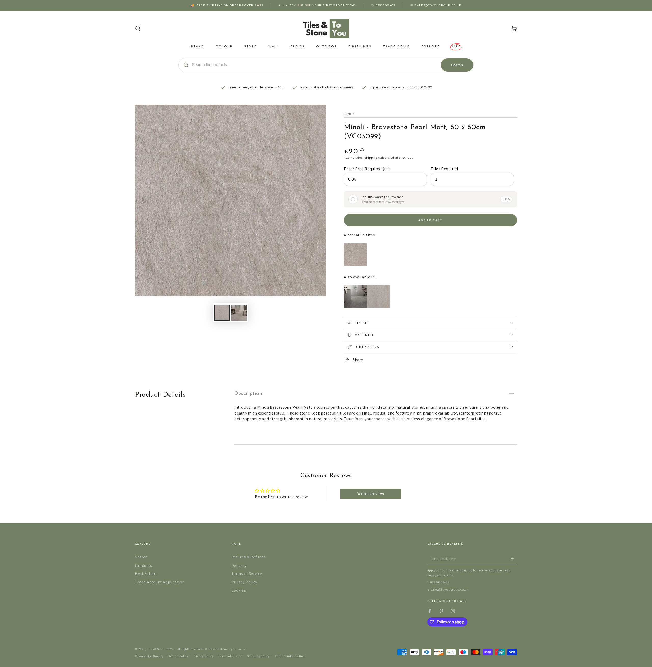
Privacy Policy (244, 582)
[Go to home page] (326, 28)
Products (143, 565)
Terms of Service (246, 573)
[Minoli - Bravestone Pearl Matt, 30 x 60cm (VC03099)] (355, 264)
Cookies (238, 590)
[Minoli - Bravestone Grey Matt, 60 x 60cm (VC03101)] (355, 306)
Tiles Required (444, 168)
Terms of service (230, 656)
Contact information (290, 656)
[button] (137, 28)
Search (457, 65)
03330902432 (386, 5)
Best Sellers (146, 573)
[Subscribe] (514, 558)
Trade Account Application (160, 582)
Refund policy (178, 656)
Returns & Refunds (248, 557)
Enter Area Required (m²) (367, 168)
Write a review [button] (370, 493)
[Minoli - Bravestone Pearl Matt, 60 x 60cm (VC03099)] (378, 306)
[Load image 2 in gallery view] (239, 313)
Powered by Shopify (149, 656)
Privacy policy (203, 656)
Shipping (371, 157)
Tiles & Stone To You (161, 649)
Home (348, 114)
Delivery (239, 565)
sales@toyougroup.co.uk (438, 5)
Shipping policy (258, 656)
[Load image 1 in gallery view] (222, 313)
